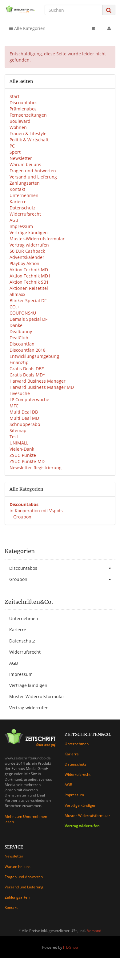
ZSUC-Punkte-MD (27, 461)
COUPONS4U (23, 313)
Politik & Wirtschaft (29, 140)
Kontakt (17, 189)
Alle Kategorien (29, 28)
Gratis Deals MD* (27, 375)
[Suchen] (108, 10)
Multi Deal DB (24, 412)
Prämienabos (23, 109)
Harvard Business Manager (38, 381)
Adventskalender (27, 257)
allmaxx (17, 294)
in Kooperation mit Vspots (36, 510)
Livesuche (20, 393)
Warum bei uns (25, 164)
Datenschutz (22, 208)
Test (14, 437)
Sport (15, 152)
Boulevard (20, 121)
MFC (14, 406)
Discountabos (24, 102)
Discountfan (22, 344)
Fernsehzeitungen (28, 115)
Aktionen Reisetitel (29, 288)
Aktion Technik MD (29, 270)
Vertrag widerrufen (29, 245)
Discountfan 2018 (28, 350)
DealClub (19, 338)
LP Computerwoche (29, 399)
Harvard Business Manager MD (42, 387)
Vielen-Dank (22, 449)
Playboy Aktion (24, 263)
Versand (94, 930)
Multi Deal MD (24, 418)
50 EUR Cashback (27, 251)
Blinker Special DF (28, 300)
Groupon (21, 517)
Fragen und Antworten (33, 171)
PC (12, 146)
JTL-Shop (70, 947)
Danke (16, 325)
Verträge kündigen (29, 232)
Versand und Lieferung (33, 177)
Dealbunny (21, 331)
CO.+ (14, 307)
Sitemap (18, 430)
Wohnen (18, 127)
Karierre (18, 201)
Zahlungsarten (25, 183)
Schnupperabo (25, 424)
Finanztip (19, 362)
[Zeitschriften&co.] (20, 10)
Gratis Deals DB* (27, 369)
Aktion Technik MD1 (30, 276)
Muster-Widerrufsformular (37, 239)
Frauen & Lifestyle (28, 133)
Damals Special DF (28, 319)
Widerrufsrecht (25, 214)
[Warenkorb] (93, 28)
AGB (14, 220)
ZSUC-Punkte (23, 455)
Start (14, 96)
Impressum (21, 226)
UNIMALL (19, 443)
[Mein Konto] (109, 28)
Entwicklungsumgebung (34, 356)
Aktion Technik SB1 (29, 282)
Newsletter (21, 158)
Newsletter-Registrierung (36, 467)
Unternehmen (24, 195)
